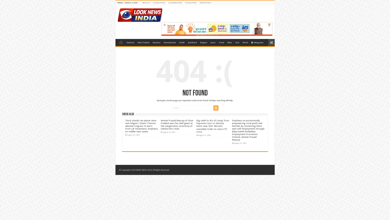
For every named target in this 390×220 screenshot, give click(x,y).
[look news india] (140, 14)
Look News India (175, 3)
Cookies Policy (159, 3)
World (245, 42)
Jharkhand (192, 42)
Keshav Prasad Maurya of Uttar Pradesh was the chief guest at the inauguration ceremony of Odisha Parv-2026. (177, 124)
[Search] (215, 108)
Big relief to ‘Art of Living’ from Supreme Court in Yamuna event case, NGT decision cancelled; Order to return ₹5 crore (212, 126)
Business (156, 42)
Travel (221, 42)
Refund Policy (205, 3)
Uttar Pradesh (143, 42)
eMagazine (258, 42)
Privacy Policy (191, 3)
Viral (237, 42)
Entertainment (170, 42)
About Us (146, 3)
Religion (203, 42)
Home (121, 42)
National (130, 42)
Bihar (229, 42)
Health (182, 42)
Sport (213, 42)
